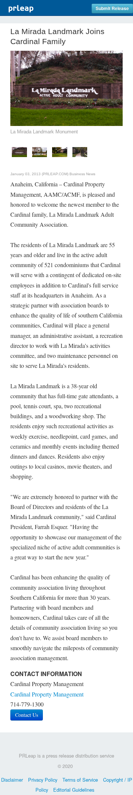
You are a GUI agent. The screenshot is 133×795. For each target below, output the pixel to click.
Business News (82, 174)
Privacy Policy (42, 779)
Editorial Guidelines (73, 789)
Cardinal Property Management (46, 694)
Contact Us (26, 714)
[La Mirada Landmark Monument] (19, 151)
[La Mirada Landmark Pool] (39, 151)
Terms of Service (80, 779)
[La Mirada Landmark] (59, 151)
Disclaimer (12, 779)
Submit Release (112, 8)
